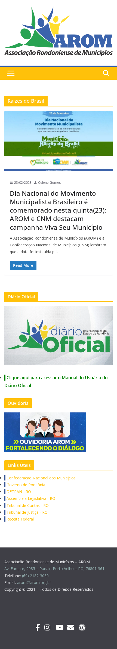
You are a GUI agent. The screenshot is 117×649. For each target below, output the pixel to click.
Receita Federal (19, 519)
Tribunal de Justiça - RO (26, 512)
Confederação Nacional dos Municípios (40, 477)
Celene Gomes (49, 182)
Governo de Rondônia (25, 484)
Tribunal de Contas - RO (27, 505)
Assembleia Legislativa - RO (30, 498)
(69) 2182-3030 (36, 575)
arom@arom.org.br (34, 582)
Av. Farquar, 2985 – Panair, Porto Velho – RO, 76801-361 (54, 568)
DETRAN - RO (18, 491)
